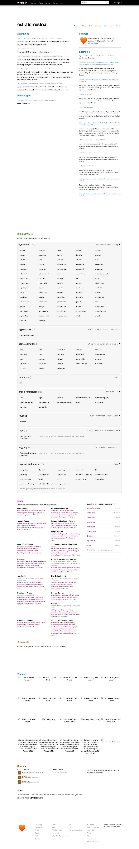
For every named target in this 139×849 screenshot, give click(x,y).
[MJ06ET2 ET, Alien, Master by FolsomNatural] (90, 678)
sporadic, (70, 597)
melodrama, (35, 510)
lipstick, (64, 597)
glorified (60, 283)
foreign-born (24, 283)
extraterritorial (24, 278)
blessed (98, 255)
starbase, (66, 525)
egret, (60, 568)
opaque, (26, 582)
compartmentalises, (57, 625)
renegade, (42, 601)
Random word (57, 3)
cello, (19, 510)
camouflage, (32, 513)
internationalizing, (69, 622)
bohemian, (20, 548)
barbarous (42, 255)
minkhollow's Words (25, 544)
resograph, (30, 551)
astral (40, 350)
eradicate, (20, 603)
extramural (80, 269)
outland (60, 292)
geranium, (54, 582)
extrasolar (60, 274)
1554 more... (71, 517)
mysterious (80, 288)
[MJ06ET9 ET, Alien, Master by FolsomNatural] (28, 699)
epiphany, (77, 568)
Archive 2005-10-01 (84, 166)
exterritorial (80, 264)
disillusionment (56, 589)
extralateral (23, 269)
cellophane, (32, 599)
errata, (38, 527)
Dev (70, 824)
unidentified (61, 368)
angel (40, 397)
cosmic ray (61, 470)
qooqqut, (65, 553)
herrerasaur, (21, 565)
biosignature (24, 470)
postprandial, (73, 515)
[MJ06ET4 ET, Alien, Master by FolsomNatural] (28, 720)
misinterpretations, (57, 627)
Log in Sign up (116, 3)
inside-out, (62, 538)
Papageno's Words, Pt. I (60, 508)
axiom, (31, 586)
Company (38, 824)
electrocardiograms (69, 633)
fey (77, 278)
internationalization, (70, 625)
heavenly (79, 283)
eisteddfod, (54, 572)
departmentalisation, (57, 629)
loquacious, (21, 546)
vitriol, (53, 534)
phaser (66, 527)
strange (41, 306)
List (90, 26)
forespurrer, (41, 563)
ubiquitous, (21, 584)
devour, (19, 513)
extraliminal (42, 269)
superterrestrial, (22, 568)
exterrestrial (61, 264)
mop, (67, 582)
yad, (71, 586)
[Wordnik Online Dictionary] (22, 3)
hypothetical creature (27, 335)
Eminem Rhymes (57, 593)
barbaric (22, 255)
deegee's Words (57, 531)
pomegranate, (68, 610)
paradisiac (61, 297)
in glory (41, 288)
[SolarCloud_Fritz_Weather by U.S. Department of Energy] (111, 741)
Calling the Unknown (25, 620)
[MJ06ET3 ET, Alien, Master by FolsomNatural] (48, 678)
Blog (53, 827)
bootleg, (23, 510)
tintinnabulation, (64, 515)
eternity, (74, 570)
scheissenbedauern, (23, 527)
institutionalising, (69, 629)
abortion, (59, 599)
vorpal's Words (23, 521)
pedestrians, (65, 595)
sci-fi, (53, 523)
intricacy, (37, 625)
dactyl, (43, 527)
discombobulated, (64, 612)
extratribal (42, 278)
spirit (78, 402)
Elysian (22, 250)
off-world (60, 359)
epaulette (61, 572)
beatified (79, 255)
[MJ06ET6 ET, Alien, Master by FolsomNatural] (111, 699)
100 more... (38, 603)
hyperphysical (24, 288)
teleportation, (73, 525)
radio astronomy (25, 479)
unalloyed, (72, 534)
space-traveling (81, 363)
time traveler (43, 407)
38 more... (74, 527)
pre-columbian (25, 363)
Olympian (42, 250)
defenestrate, (28, 548)
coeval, (63, 513)
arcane (78, 250)
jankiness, (26, 586)
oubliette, (64, 584)
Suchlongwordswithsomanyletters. (64, 544)
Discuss (98, 26)
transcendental (44, 316)
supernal (79, 306)
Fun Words (55, 603)
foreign (97, 278)
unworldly (42, 320)
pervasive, (65, 534)
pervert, (53, 597)
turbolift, (67, 523)
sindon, (29, 553)
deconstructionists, (57, 633)
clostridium (61, 350)
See (105, 26)
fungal (41, 354)
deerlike (68, 538)
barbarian (98, 250)
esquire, (69, 570)
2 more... (74, 599)
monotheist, (21, 601)
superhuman (61, 306)
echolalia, (36, 548)
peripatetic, (26, 523)
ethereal (79, 260)
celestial (22, 260)
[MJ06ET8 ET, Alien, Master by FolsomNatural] (48, 699)
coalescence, (39, 584)
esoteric (60, 260)
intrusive (60, 288)
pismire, (68, 513)
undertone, (27, 622)
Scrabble (34, 797)
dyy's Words (22, 508)
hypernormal (99, 283)
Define (76, 26)
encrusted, (60, 610)
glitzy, (77, 536)
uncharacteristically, (68, 631)
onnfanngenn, (75, 551)
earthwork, (54, 568)
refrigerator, (34, 561)
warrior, (33, 584)
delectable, (58, 534)
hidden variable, (36, 622)
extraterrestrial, (29, 546)
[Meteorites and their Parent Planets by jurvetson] (69, 720)
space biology (81, 479)
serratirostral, (35, 565)
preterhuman (99, 297)
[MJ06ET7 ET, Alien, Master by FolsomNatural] (90, 699)
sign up (26, 238)
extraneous (99, 269)
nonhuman (42, 359)
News (54, 824)
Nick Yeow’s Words (24, 593)
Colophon (38, 833)
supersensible (62, 311)
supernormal (24, 311)
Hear (111, 26)
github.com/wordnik (76, 830)
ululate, (62, 510)
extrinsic (60, 278)
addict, (75, 597)
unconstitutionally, (56, 631)
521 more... (66, 589)
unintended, (31, 625)
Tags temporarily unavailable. (25, 437)
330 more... (76, 555)
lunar (21, 359)
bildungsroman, (41, 523)
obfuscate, (54, 517)
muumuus (67, 555)
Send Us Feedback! (93, 827)
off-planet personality (64, 402)
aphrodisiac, (55, 586)
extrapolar (23, 274)
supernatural (99, 306)
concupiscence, (56, 513)
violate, (38, 513)
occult (22, 292)
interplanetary (100, 354)
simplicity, (42, 510)
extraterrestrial (93, 43)
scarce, (42, 513)
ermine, (53, 570)
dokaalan (98, 350)
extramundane (62, 269)
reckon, (77, 614)
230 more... (36, 515)
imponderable (30, 627)
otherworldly (43, 292)
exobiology (23, 474)
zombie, (20, 586)
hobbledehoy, (55, 510)
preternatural (24, 302)
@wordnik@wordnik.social (60, 836)
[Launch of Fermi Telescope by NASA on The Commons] (28, 678)
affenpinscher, (59, 614)
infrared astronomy (101, 474)
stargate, (73, 523)
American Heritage (28, 772)
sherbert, (59, 597)
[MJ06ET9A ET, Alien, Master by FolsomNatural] (69, 699)
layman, (25, 513)
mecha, (53, 525)
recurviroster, (21, 561)
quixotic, (20, 523)
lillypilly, (68, 551)
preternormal (43, 302)
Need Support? (91, 830)
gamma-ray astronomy (84, 474)
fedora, (36, 551)
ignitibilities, (62, 551)
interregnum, (75, 513)
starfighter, (59, 525)
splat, (53, 614)
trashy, (78, 534)
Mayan (22, 350)
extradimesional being (83, 397)
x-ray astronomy (63, 484)
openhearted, (70, 536)
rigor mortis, (25, 525)
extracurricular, (33, 563)
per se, (28, 510)
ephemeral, (70, 568)
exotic (97, 260)
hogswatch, (37, 546)
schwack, (28, 584)
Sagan (41, 479)
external (41, 264)
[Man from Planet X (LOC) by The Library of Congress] (90, 719)
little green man (44, 402)
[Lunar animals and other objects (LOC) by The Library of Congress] (111, 720)
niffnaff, (70, 549)
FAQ (36, 836)
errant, (58, 570)
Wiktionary (24, 69)
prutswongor (36, 553)
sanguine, (33, 523)
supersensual (81, 311)
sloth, (19, 515)
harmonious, (55, 536)
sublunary (61, 517)
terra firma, (39, 599)
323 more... (64, 616)
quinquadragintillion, (57, 555)
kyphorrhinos (28, 603)
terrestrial (23, 368)
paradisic (79, 297)
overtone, (20, 622)
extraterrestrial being (102, 274)
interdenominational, (57, 622)
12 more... (40, 568)
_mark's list (21, 576)
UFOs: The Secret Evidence (86, 153)
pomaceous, (55, 515)
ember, (64, 568)
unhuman (23, 320)
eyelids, (76, 595)
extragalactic (99, 264)
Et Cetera (90, 824)
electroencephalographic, (70, 627)
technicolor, (62, 536)
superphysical (43, 311)
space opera (99, 479)
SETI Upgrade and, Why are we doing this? (90, 140)
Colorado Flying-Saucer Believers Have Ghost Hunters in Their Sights (97, 79)
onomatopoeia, (22, 551)
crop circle (79, 470)
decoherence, (21, 627)
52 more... (70, 572)
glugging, (76, 549)
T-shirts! (37, 839)
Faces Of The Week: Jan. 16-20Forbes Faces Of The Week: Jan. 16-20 (97, 194)
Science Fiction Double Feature (63, 521)
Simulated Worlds (83, 94)
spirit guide (99, 402)
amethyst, (32, 582)
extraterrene (80, 274)
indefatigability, (30, 601)
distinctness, (55, 538)
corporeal (79, 350)
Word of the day (44, 3)
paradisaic (23, 297)
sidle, (19, 525)
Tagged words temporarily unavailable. (29, 454)
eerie (40, 260)
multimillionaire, (22, 597)
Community (33, 3)
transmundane (62, 316)
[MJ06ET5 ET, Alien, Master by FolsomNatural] (111, 678)
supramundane (100, 311)
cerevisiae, (39, 582)
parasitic (98, 359)
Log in (19, 238)
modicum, (70, 584)
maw (19, 529)
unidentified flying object (47, 484)
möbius (36, 586)
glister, (53, 584)
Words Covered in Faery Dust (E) (63, 559)
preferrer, (28, 565)
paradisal (42, 297)
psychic (78, 302)
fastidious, (72, 614)
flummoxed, (61, 582)
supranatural (24, 316)
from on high (43, 283)
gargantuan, (55, 612)
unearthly (98, 316)
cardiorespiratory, (22, 563)
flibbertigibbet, (55, 549)
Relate (83, 26)
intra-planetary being (27, 402)
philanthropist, (39, 597)
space (97, 302)
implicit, (43, 622)
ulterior (78, 316)
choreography (25, 515)
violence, (71, 595)
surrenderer (31, 568)
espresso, (64, 570)
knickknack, (73, 612)
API (71, 827)
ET (21, 383)
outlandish (79, 292)
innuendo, (33, 527)
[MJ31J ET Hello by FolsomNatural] (48, 719)
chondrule (42, 470)
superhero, (60, 527)
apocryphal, (31, 597)
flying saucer (61, 474)
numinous (98, 288)
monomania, (73, 582)
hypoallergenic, (22, 553)
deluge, (66, 614)
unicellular (42, 368)
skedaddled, (64, 549)
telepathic (98, 363)
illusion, (58, 584)
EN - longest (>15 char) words (62, 620)
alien (59, 250)
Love (118, 26)
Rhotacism (21, 559)
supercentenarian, (23, 599)
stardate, (54, 527)
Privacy (89, 836)
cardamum (54, 616)
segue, (37, 601)
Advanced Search (92, 842)
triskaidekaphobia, (64, 586)
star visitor (23, 407)
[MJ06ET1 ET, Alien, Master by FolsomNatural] (69, 678)
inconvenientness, (56, 553)
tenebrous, (32, 525)
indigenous (80, 354)
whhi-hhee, (54, 551)
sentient (60, 363)
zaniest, (53, 599)
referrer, (28, 561)
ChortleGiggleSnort (58, 576)
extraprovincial (44, 274)
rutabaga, (54, 610)
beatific (59, 255)
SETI (59, 479)
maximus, (20, 582)
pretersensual (62, 302)
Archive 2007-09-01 (84, 107)
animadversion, (69, 510)
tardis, (63, 523)
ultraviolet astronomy (27, 484)
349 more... (27, 529)
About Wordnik (39, 827)
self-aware (42, 363)
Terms (89, 833)
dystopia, (58, 523)
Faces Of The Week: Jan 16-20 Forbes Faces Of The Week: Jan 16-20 (96, 179)
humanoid (60, 354)
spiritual (22, 306)
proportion (65, 599)
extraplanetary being (102, 397)
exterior (22, 264)
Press (37, 830)
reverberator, (42, 561)
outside (97, 292)
